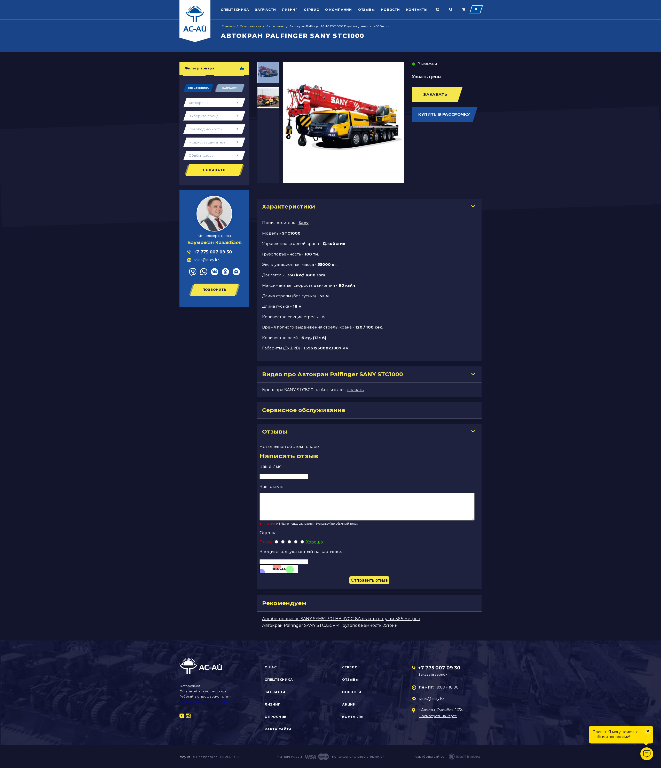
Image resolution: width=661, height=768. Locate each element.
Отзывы (366, 10)
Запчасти (265, 10)
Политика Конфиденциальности (205, 702)
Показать (214, 170)
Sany (303, 222)
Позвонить (214, 290)
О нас (271, 667)
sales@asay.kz (431, 698)
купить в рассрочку (444, 114)
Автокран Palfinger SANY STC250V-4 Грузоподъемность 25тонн (330, 625)
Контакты (417, 10)
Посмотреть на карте (438, 716)
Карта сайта (278, 729)
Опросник (276, 717)
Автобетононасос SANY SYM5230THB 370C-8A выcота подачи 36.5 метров (341, 618)
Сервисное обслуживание (303, 410)
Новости (390, 10)
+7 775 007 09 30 (439, 668)
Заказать (435, 94)
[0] (464, 9)
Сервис (311, 10)
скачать (355, 389)
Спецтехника (235, 10)
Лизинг (290, 10)
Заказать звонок (433, 674)
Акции (349, 704)
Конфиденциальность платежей (358, 756)
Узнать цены (427, 77)
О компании (338, 10)
